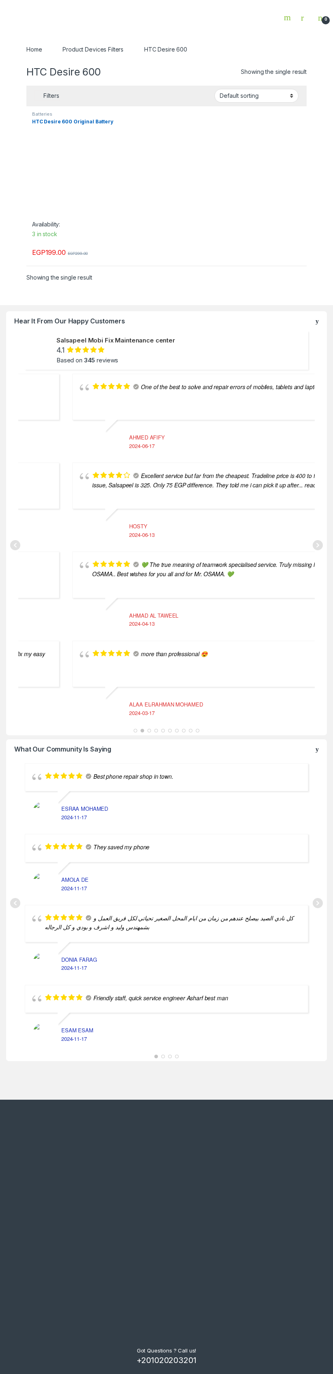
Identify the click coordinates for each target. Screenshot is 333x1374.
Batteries (42, 114)
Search (288, 17)
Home (34, 49)
